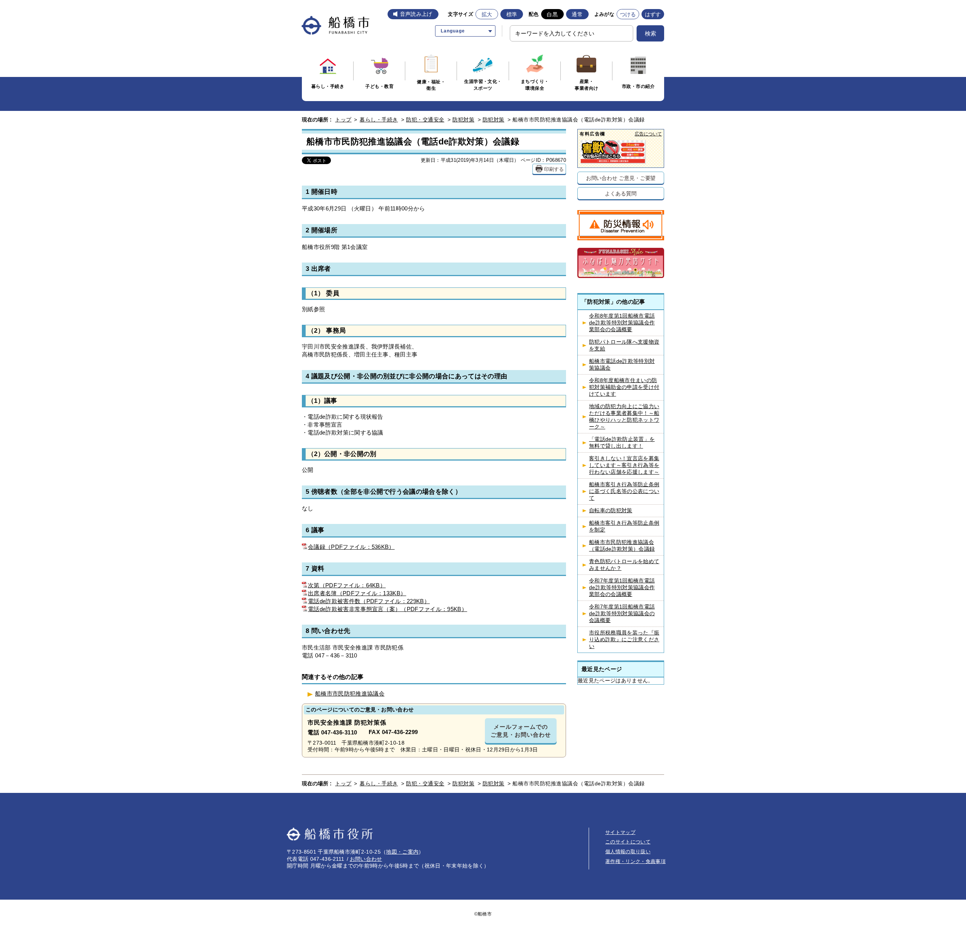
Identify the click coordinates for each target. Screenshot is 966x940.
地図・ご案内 (402, 852)
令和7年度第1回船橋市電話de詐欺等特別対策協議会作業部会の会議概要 (622, 587)
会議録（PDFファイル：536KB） (351, 547)
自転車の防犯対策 (610, 510)
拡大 (486, 14)
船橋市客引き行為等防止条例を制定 (624, 526)
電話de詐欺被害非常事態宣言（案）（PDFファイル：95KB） (387, 609)
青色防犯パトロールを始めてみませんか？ (624, 565)
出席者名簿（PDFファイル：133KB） (357, 593)
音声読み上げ (416, 14)
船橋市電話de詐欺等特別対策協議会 (622, 364)
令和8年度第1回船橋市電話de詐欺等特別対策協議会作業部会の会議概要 (622, 322)
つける (628, 14)
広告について (648, 133)
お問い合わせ (366, 859)
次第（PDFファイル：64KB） (347, 585)
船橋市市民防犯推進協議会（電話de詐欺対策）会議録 (622, 545)
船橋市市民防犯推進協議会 (350, 693)
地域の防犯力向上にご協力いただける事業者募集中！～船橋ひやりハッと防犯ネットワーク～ (624, 417)
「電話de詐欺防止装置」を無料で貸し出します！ (622, 442)
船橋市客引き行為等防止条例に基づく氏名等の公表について (624, 491)
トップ (343, 120)
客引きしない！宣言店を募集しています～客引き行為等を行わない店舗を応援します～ (624, 465)
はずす (653, 14)
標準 (511, 14)
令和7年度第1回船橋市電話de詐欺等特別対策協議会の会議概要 (622, 613)
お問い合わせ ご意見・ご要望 (621, 177)
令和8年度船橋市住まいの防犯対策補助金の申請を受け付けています (624, 387)
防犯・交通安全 (425, 120)
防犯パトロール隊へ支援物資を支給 (624, 345)
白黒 (552, 14)
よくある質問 (620, 193)
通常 (577, 14)
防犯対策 (463, 120)
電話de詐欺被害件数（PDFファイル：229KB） (369, 601)
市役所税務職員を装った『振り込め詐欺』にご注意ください (624, 639)
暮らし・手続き (379, 120)
